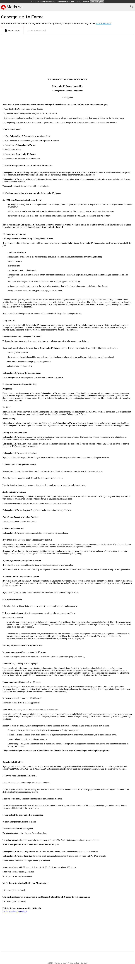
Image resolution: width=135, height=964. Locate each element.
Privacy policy (73, 963)
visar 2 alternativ (103, 23)
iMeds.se (14, 6)
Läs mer (94, 2)
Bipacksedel (14, 30)
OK (101, 2)
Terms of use (60, 963)
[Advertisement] (67, 54)
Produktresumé (38, 30)
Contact (84, 963)
